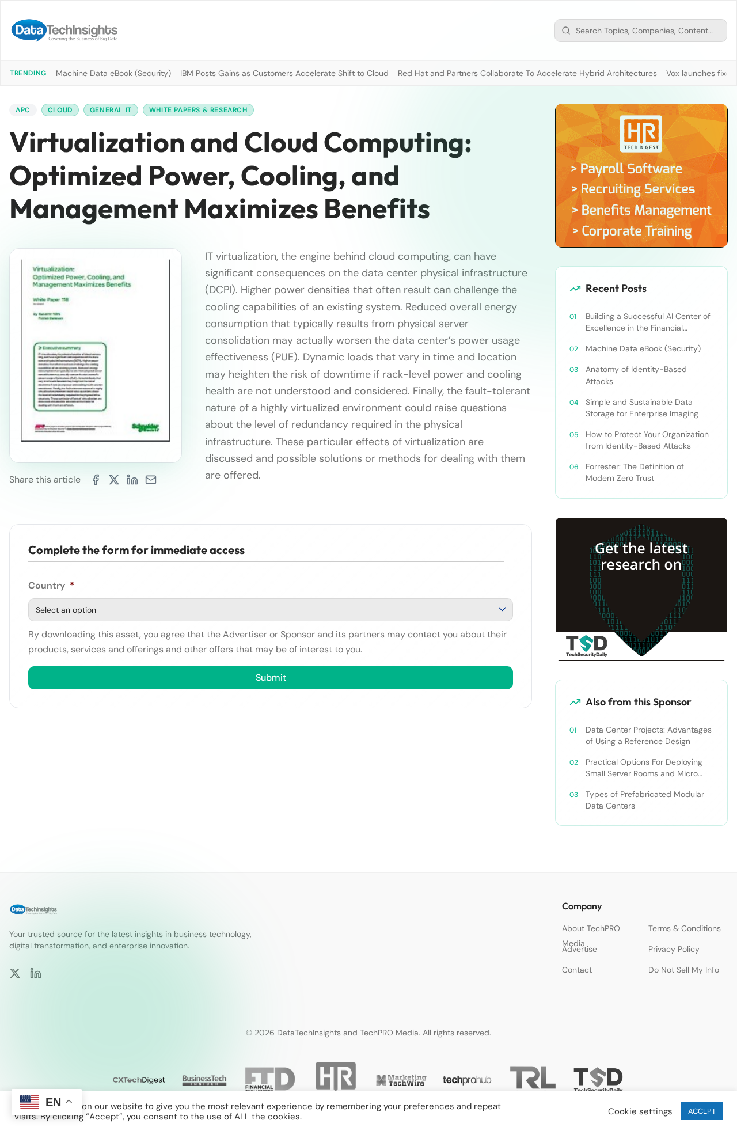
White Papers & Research (198, 110)
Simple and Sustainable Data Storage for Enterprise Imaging (642, 408)
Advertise (579, 949)
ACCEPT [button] (702, 1111)
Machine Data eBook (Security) (113, 73)
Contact (577, 970)
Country (51, 585)
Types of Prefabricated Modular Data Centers (645, 800)
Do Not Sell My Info (683, 970)
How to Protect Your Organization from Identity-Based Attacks (647, 440)
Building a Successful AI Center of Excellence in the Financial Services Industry (648, 322)
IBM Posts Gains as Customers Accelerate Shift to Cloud (284, 73)
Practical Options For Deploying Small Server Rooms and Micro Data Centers (644, 768)
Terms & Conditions (684, 928)
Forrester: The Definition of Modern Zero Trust (635, 472)
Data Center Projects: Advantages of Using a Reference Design (649, 735)
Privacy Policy (674, 949)
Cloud (60, 110)
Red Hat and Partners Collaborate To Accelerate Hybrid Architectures (527, 73)
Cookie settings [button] (640, 1111)
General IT (111, 110)
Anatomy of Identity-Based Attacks (636, 375)
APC (23, 110)
